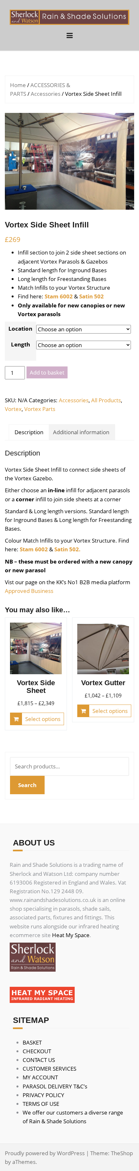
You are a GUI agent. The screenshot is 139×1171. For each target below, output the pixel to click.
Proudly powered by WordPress (45, 1153)
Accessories (45, 93)
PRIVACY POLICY (43, 1095)
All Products (106, 400)
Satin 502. (67, 549)
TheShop (122, 1153)
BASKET (32, 1042)
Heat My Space (71, 935)
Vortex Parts (39, 409)
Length (20, 344)
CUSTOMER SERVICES (49, 1068)
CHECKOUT (37, 1051)
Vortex (13, 409)
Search (27, 785)
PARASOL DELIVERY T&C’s (55, 1086)
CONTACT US (39, 1060)
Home (18, 85)
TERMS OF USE (41, 1103)
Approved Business (29, 591)
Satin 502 (91, 296)
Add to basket (47, 372)
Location (20, 328)
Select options (42, 719)
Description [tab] (29, 432)
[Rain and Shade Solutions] (69, 16)
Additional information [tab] (81, 432)
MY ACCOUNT (40, 1077)
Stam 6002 (59, 296)
